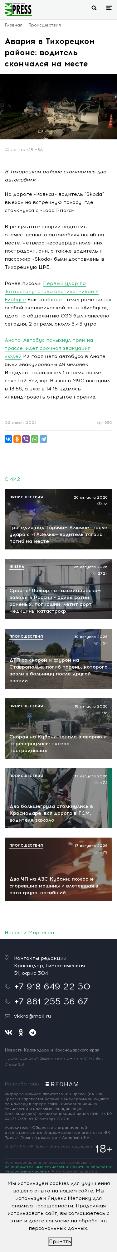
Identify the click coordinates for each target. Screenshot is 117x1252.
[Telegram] (43, 439)
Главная (13, 25)
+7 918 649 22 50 (52, 986)
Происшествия (44, 25)
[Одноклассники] (17, 439)
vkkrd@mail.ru (32, 1016)
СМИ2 (12, 479)
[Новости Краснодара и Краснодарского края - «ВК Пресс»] (18, 9)
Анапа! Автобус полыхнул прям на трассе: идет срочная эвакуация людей (49, 348)
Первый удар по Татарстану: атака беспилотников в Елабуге (52, 291)
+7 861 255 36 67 (51, 1001)
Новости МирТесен (29, 932)
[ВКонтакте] (8, 439)
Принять (60, 1241)
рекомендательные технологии (36, 1167)
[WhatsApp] (34, 439)
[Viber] (26, 439)
